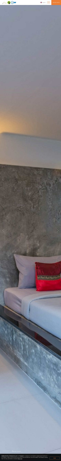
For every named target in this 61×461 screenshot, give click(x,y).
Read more (20, 458)
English (44, 2)
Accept (54, 458)
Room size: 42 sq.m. (16, 451)
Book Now (56, 2)
